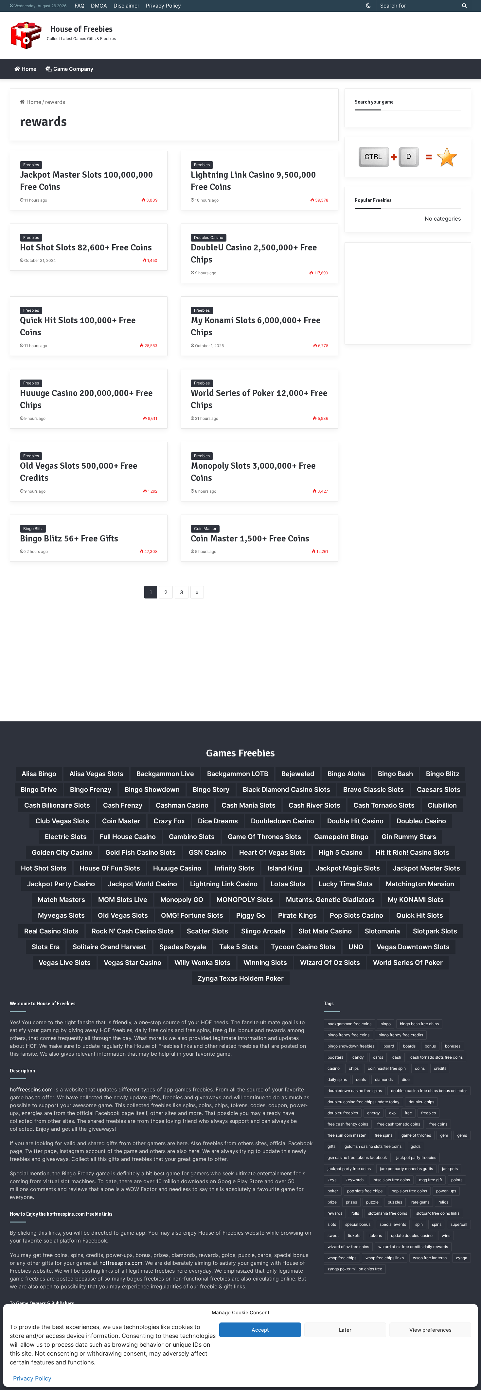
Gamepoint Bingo (341, 837)
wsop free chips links (384, 1257)
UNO (356, 947)
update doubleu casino (412, 1235)
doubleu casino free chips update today (364, 1101)
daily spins (337, 1079)
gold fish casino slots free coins (373, 1146)
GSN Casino (207, 852)
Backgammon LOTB (237, 774)
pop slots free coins (409, 1190)
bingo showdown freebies (351, 1046)
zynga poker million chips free (355, 1268)
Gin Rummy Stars (409, 837)
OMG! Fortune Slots (192, 915)
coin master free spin (387, 1068)
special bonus (357, 1224)
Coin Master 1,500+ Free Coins (250, 538)
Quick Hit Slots (419, 915)
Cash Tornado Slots (384, 805)
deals (361, 1079)
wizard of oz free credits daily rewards (413, 1246)
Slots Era (46, 947)
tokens (375, 1235)
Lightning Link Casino (224, 884)
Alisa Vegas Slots (96, 774)
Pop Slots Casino (356, 915)
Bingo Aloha (346, 774)
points (456, 1179)
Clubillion (442, 805)
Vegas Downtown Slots (413, 947)
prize (332, 1202)
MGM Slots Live (122, 900)
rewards (335, 1213)
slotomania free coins (387, 1213)
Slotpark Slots (435, 931)
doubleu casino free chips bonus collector (429, 1090)
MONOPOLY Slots (245, 900)
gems (462, 1135)
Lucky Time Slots (346, 884)
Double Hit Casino (355, 821)
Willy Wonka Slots (202, 963)
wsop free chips (342, 1257)
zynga (461, 1257)
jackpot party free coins (349, 1168)
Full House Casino (128, 837)
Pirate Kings (297, 915)
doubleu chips (421, 1101)
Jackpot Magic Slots (348, 868)
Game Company (72, 69)
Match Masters (61, 900)
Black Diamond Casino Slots (286, 789)
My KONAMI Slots (416, 900)
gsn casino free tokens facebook (357, 1157)
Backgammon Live (165, 774)
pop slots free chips (365, 1190)
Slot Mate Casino (325, 931)
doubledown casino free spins (355, 1090)
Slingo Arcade (263, 931)
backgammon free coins (349, 1023)
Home (28, 69)
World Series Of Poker (408, 963)
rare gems (420, 1202)
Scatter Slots (207, 931)
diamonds (384, 1079)
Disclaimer (126, 5)
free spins (383, 1135)
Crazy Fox (169, 821)
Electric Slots (66, 837)
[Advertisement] (319, 33)
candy (358, 1057)
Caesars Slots (438, 789)
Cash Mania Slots (249, 805)
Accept (260, 1330)
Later (345, 1330)
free (408, 1112)
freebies (428, 1112)
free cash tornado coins (398, 1124)
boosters (335, 1057)
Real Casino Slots (51, 931)
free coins (438, 1124)
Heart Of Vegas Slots (272, 852)
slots (332, 1224)
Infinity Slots (234, 868)
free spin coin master (346, 1135)
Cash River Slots (314, 805)
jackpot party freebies (416, 1157)
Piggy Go (250, 915)
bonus (430, 1046)
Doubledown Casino (282, 821)
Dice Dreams (218, 821)
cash (396, 1057)
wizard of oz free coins (348, 1246)
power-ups (446, 1190)
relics (443, 1202)
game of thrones (416, 1135)
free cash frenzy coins (348, 1124)
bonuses (452, 1046)
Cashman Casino (182, 805)
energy (373, 1112)
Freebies (31, 164)
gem (444, 1135)
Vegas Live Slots (65, 963)
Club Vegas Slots (62, 821)
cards (378, 1057)
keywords (355, 1179)
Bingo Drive (39, 789)
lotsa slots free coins (391, 1179)
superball (459, 1224)
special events (393, 1224)
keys (332, 1179)
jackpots (450, 1168)
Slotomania (382, 931)
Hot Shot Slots (43, 868)
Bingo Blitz (33, 528)
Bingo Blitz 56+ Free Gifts (69, 538)
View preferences (430, 1330)
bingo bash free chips (419, 1023)
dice (406, 1079)
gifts (331, 1146)
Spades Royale (182, 947)
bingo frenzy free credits (401, 1034)
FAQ (79, 5)
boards (409, 1046)
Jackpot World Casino (142, 884)
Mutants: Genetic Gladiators (330, 900)
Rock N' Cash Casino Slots (133, 931)
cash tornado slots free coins (436, 1057)
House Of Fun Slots (110, 868)
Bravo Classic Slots (373, 789)
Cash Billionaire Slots (57, 805)
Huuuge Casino (177, 868)
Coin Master (205, 528)
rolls (355, 1213)
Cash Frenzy (123, 805)
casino (334, 1068)
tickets (354, 1235)
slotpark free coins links (437, 1213)
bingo (386, 1023)
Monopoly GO (182, 900)
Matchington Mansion (420, 884)
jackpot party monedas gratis (406, 1168)
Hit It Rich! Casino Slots (412, 852)
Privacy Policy (32, 1378)
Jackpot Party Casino (61, 884)
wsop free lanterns (430, 1257)
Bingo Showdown (152, 789)
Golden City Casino (62, 852)
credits (440, 1068)
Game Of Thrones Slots (264, 837)
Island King (285, 868)
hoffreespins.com (31, 1089)
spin (419, 1224)
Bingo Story (211, 789)
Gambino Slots (192, 837)
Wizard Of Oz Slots (330, 963)
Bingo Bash (395, 774)
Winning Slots (265, 963)
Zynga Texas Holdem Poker (241, 978)
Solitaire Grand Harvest (109, 947)
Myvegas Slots (61, 915)
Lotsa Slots (288, 884)
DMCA (99, 5)
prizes (351, 1202)
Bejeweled (297, 774)
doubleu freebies (343, 1112)
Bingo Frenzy (91, 789)
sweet (333, 1235)
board (388, 1046)
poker (333, 1190)
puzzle (372, 1202)
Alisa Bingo (39, 774)
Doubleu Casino (208, 237)
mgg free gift (430, 1179)
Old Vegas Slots (123, 915)
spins (436, 1224)
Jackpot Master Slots (426, 868)
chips (354, 1068)
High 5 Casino (341, 852)
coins (420, 1068)
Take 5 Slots (238, 947)
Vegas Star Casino (132, 963)
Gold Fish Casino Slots (140, 852)
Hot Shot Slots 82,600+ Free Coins (86, 247)
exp (392, 1112)
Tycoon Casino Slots (303, 947)
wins (446, 1235)
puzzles (395, 1202)
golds (415, 1146)
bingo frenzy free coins (348, 1034)
